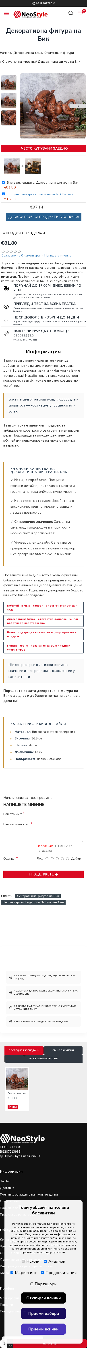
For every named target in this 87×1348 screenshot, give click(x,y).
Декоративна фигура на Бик (38, 896)
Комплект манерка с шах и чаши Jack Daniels (40, 194)
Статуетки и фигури (59, 53)
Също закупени (63, 1050)
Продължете (41, 874)
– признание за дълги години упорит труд (38, 647)
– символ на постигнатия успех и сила (42, 607)
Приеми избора (43, 1313)
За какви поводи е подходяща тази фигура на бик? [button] (45, 977)
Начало (5, 53)
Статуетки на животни (19, 62)
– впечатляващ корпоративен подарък (41, 634)
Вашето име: (12, 814)
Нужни (32, 1261)
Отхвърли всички (43, 1298)
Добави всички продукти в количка (43, 217)
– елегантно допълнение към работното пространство (42, 621)
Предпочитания (61, 1272)
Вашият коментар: (16, 824)
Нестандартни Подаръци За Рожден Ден (33, 902)
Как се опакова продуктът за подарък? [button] (42, 1021)
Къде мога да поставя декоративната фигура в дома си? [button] (45, 992)
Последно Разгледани (24, 1050)
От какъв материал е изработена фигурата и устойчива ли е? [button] (45, 1008)
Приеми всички (43, 1329)
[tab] (43, 977)
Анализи (56, 1261)
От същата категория (43, 1058)
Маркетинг (26, 1272)
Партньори (46, 1284)
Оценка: (9, 859)
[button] (28, 106)
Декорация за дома (27, 53)
